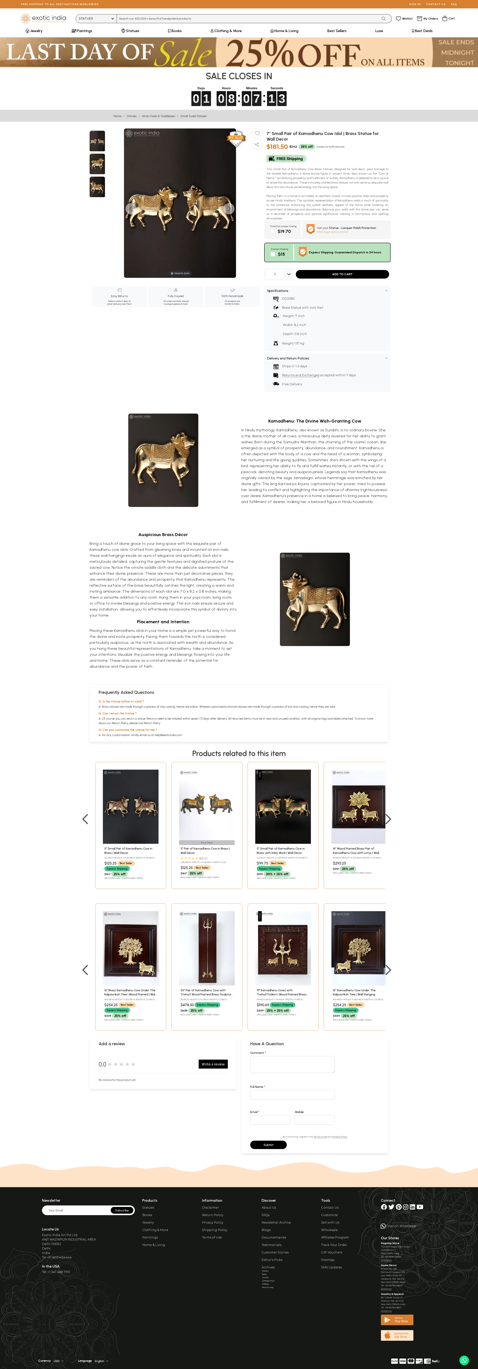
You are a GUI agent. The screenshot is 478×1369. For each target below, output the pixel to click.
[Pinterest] (399, 1208)
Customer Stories (275, 1252)
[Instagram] (405, 1208)
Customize (329, 1215)
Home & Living (153, 1245)
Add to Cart (342, 274)
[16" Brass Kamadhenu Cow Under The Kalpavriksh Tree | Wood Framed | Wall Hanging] (131, 984)
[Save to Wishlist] (257, 134)
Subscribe (122, 1210)
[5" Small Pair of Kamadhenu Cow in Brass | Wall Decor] (131, 843)
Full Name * (257, 1087)
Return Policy (152, 723)
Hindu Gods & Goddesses (158, 116)
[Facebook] (384, 1208)
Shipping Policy (214, 1230)
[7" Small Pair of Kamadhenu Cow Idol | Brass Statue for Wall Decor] (97, 141)
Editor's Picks (272, 1260)
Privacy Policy (339, 1136)
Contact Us (330, 1207)
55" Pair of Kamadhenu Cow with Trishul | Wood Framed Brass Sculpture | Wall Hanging (207, 994)
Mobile (299, 1112)
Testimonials (271, 1245)
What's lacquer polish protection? (333, 232)
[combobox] (248, 18)
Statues (131, 116)
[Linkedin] (412, 1208)
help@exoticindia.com (168, 735)
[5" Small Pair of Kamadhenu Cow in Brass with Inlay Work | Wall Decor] (283, 843)
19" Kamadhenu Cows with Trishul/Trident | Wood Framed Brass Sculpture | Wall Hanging (281, 994)
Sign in (415, 4)
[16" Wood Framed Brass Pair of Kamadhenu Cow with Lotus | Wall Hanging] (359, 843)
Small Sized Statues (193, 116)
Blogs (266, 1230)
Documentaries (274, 1237)
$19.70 (284, 231)
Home (117, 116)
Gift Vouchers (331, 1252)
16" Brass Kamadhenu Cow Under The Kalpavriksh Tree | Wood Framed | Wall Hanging (130, 994)
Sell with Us (330, 1222)
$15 (281, 254)
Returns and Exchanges (300, 375)
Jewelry (148, 1222)
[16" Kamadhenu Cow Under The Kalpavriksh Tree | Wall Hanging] (359, 984)
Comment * (258, 1053)
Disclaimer (210, 1207)
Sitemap (327, 1260)
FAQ (454, 4)
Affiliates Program (335, 1237)
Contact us (436, 4)
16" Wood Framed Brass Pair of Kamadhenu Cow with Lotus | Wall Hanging (356, 853)
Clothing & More (155, 1230)
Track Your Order (334, 1245)
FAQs (265, 1215)
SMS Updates (331, 1267)
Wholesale (329, 1230)
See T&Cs (127, 304)
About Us (269, 1207)
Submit (268, 1145)
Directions (386, 1260)
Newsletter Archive (276, 1222)
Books (147, 1215)
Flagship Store (390, 1243)
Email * (254, 1112)
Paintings (150, 1237)
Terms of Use (320, 1136)
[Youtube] (420, 1208)
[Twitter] (391, 1208)
